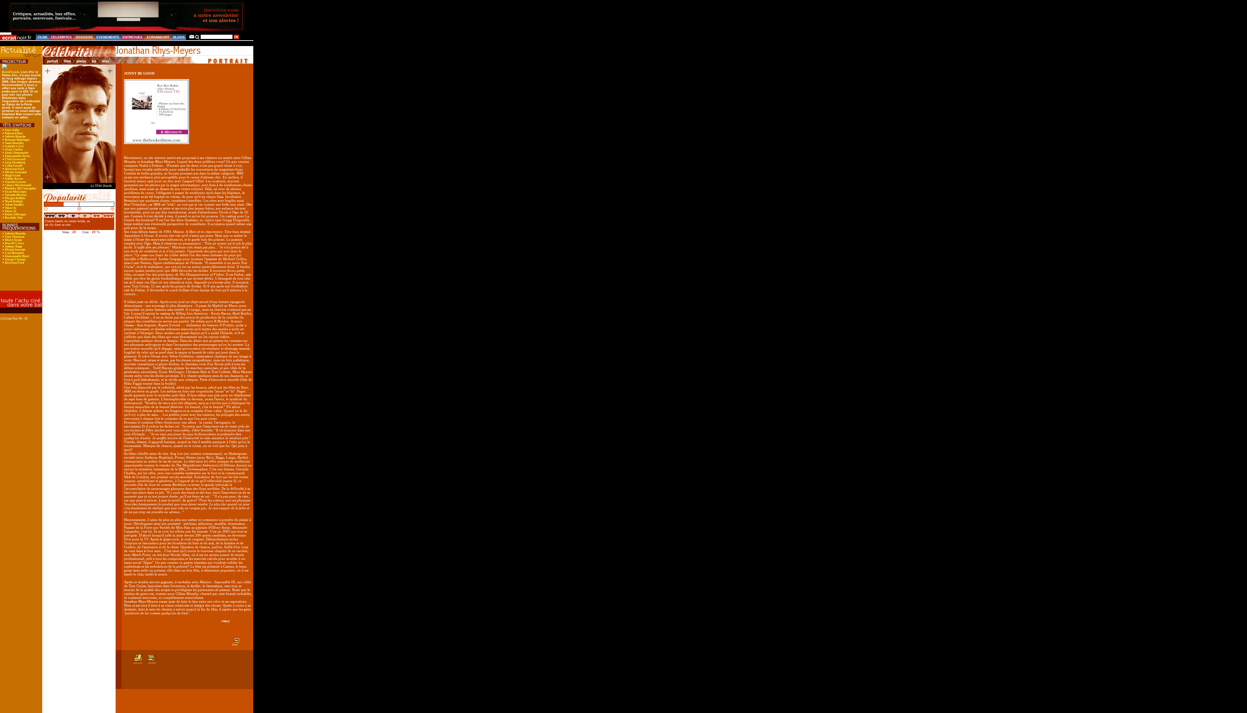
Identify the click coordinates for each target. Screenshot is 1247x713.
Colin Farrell (13, 165)
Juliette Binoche (15, 136)
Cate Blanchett (14, 253)
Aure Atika (12, 130)
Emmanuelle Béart (17, 256)
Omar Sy (11, 208)
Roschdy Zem (14, 217)
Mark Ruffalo (14, 201)
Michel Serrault (15, 249)
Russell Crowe (14, 243)
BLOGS (179, 37)
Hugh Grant (12, 175)
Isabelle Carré (14, 146)
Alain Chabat (14, 149)
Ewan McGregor (16, 191)
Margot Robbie (15, 198)
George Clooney (15, 259)
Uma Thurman (14, 236)
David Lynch (10, 72)
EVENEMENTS (107, 37)
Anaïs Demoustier (17, 152)
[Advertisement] (18, 282)
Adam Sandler (14, 204)
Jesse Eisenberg (15, 162)
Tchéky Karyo (14, 178)
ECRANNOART (158, 37)
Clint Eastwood (15, 159)
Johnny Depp (13, 246)
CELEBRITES (61, 37)
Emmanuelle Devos (17, 156)
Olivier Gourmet (16, 172)
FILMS (42, 37)
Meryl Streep (13, 240)
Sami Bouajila (14, 143)
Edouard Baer (14, 133)
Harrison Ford (14, 169)
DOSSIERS (84, 37)
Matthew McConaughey (20, 188)
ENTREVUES (132, 37)
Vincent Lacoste (15, 182)
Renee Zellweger (15, 214)
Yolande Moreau (16, 195)
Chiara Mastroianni (18, 185)
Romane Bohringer (17, 139)
